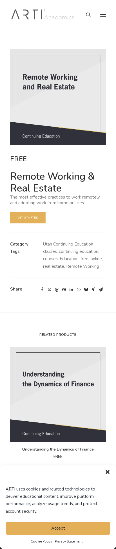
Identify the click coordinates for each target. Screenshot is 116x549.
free (84, 259)
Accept (58, 528)
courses (50, 259)
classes (50, 251)
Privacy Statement (68, 541)
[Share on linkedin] (71, 289)
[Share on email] (100, 289)
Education (69, 259)
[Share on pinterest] (64, 289)
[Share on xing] (93, 289)
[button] (107, 472)
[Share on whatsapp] (78, 289)
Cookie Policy (41, 541)
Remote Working (82, 266)
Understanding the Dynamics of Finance (58, 449)
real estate (53, 266)
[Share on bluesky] (85, 289)
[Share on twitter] (49, 289)
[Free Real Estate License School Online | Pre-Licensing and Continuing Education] (43, 15)
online (96, 259)
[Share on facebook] (42, 289)
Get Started (28, 217)
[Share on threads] (56, 289)
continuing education (78, 251)
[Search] (86, 14)
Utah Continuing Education (68, 244)
